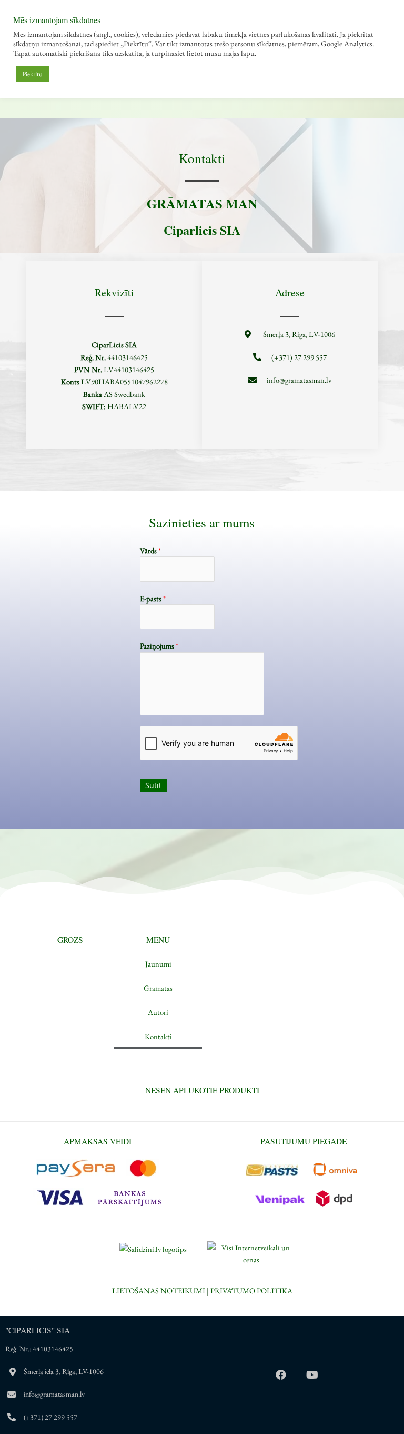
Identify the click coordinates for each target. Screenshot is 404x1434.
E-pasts (153, 598)
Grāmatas (158, 988)
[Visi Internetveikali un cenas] (251, 1252)
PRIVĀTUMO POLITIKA (251, 1291)
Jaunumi (158, 964)
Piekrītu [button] (32, 73)
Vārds (150, 550)
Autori (158, 1012)
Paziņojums (159, 646)
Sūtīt (153, 785)
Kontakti (158, 1036)
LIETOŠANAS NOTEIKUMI (158, 1291)
